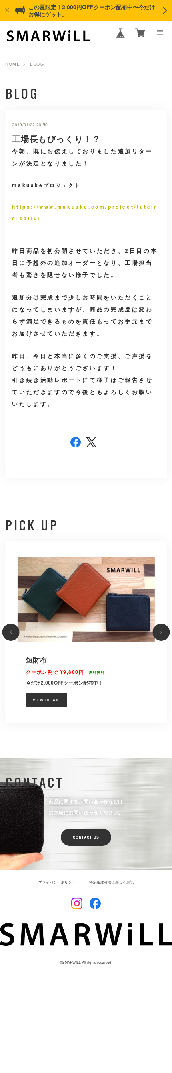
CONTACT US (86, 837)
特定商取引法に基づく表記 (111, 882)
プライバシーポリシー (57, 882)
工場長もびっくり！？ (56, 138)
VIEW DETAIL (46, 699)
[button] (11, 632)
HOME (12, 64)
